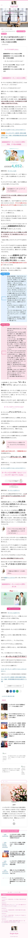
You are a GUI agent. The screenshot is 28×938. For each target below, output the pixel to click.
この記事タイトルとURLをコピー (14, 686)
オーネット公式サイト (14, 490)
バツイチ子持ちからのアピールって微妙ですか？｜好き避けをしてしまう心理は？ (16, 715)
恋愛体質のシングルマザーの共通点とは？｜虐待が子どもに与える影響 (16, 743)
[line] (17, 691)
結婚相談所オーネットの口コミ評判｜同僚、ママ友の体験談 (13, 57)
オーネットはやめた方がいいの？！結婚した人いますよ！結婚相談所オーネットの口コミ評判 (17, 880)
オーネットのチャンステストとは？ (14, 61)
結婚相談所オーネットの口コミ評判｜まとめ (13, 70)
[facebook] (10, 691)
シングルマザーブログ (14, 931)
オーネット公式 (12, 171)
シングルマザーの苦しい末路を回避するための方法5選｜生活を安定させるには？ (17, 836)
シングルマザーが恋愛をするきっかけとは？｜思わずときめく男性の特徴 (17, 862)
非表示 (16, 49)
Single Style (14, 7)
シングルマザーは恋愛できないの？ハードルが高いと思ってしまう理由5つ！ (16, 734)
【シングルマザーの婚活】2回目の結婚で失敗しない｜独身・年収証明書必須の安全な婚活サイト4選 (14, 135)
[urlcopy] (20, 691)
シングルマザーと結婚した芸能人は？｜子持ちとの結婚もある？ (17, 844)
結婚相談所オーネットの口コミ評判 (12, 53)
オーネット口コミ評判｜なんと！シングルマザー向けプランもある (13, 66)
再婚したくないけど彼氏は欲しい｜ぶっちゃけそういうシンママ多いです (17, 871)
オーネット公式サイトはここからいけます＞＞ (13, 129)
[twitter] (7, 691)
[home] (14, 823)
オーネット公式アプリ (14, 613)
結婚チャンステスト (9, 577)
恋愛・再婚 (12, 696)
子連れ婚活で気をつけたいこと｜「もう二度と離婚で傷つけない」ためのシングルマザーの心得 (14, 905)
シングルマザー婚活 (6, 696)
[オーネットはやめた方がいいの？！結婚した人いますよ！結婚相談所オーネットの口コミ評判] (14, 691)
